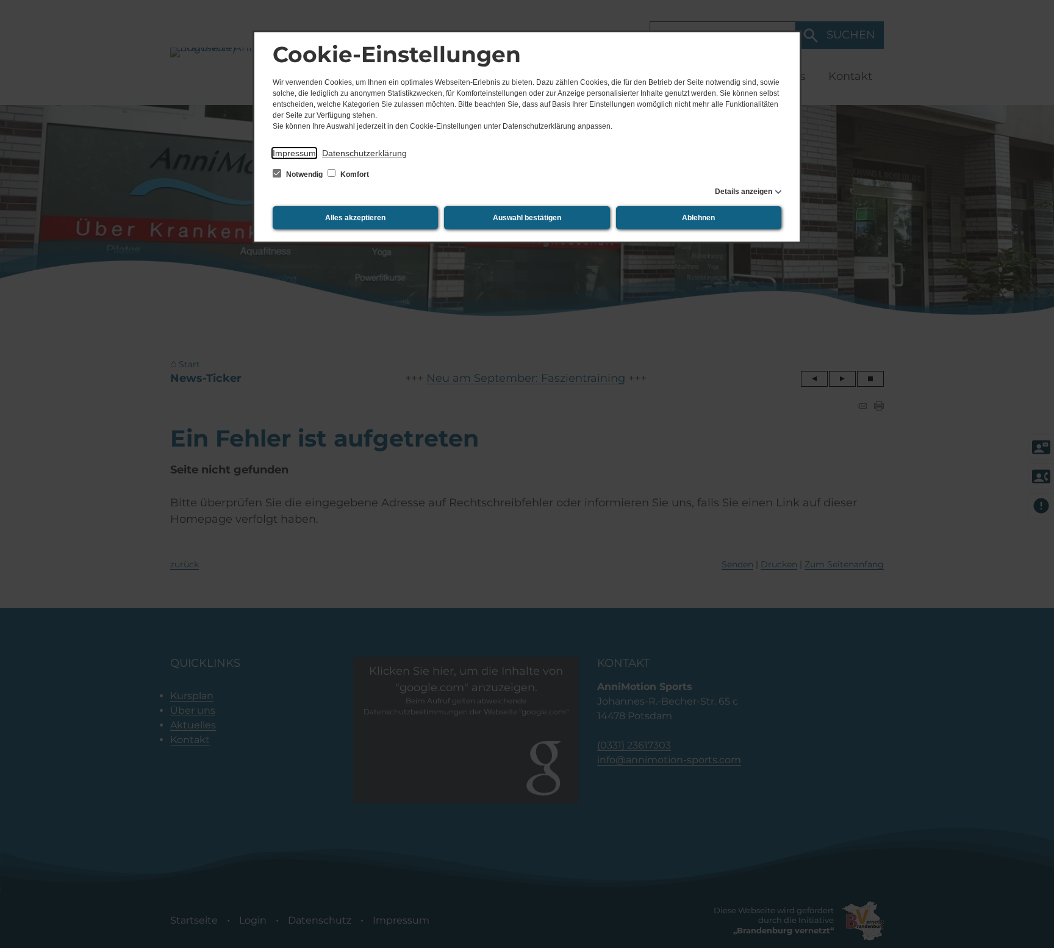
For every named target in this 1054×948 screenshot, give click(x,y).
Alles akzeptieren (355, 218)
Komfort (354, 174)
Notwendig (304, 174)
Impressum (294, 153)
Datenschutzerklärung (364, 153)
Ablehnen (698, 218)
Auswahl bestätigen (527, 218)
